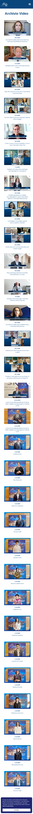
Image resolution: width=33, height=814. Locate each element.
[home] (4, 4)
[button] (29, 4)
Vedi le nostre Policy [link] (8, 806)
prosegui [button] (16, 810)
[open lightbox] (17, 28)
